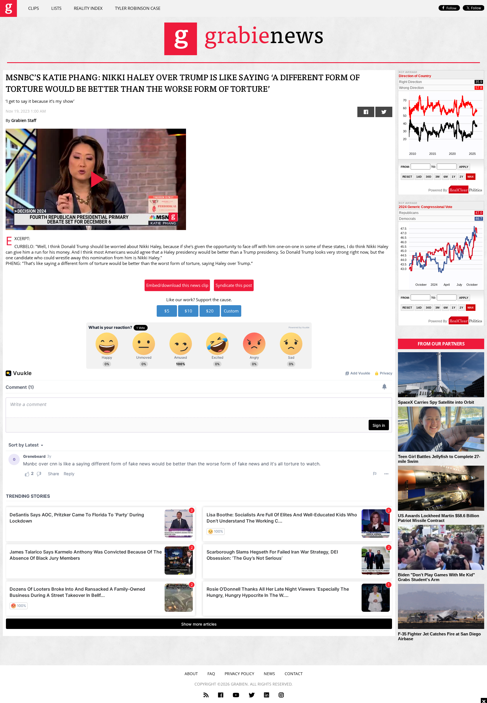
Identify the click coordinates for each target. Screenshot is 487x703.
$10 (188, 311)
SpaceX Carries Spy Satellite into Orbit (436, 402)
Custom (231, 311)
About (191, 673)
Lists (56, 8)
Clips (33, 8)
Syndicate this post (234, 285)
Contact (294, 673)
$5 (166, 311)
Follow (451, 8)
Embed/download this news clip (177, 285)
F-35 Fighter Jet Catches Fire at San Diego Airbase (439, 636)
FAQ (211, 673)
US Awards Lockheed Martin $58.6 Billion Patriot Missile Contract (438, 518)
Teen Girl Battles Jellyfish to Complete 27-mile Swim (439, 459)
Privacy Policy (239, 673)
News (269, 673)
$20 (210, 311)
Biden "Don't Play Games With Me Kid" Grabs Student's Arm (436, 577)
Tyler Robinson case (137, 8)
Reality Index (88, 8)
